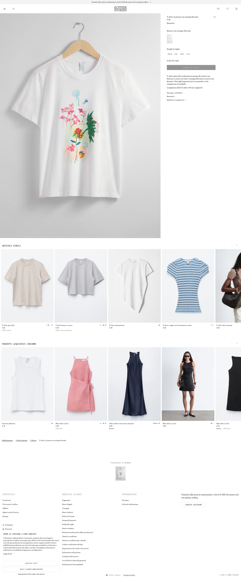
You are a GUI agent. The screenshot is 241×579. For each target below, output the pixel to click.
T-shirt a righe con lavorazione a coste (177, 325)
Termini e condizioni (69, 536)
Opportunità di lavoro (11, 512)
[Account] (218, 8)
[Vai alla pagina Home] (120, 8)
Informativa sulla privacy (71, 552)
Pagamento (66, 500)
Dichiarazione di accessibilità (72, 564)
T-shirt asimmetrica (116, 325)
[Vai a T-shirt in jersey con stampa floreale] (120, 473)
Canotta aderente (8, 423)
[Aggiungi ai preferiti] (215, 17)
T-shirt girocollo (8, 325)
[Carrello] (236, 8)
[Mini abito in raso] (188, 384)
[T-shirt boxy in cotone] (81, 286)
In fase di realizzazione (130, 504)
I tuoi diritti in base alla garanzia (74, 560)
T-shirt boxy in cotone (64, 325)
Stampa (5, 516)
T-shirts (33, 440)
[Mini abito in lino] (81, 384)
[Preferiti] (227, 8)
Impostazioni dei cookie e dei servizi (31, 574)
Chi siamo (125, 500)
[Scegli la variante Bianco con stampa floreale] (169, 38)
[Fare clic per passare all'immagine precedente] (232, 245)
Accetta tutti (31, 563)
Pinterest (8, 529)
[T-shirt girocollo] (27, 286)
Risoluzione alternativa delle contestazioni (77, 532)
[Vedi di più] (120, 2)
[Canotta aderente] (27, 384)
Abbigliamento (7, 440)
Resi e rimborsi (67, 512)
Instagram (9, 525)
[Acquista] (4, 8)
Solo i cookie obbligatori (31, 569)
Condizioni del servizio (70, 556)
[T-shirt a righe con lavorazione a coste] (188, 286)
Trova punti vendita (10, 504)
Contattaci (7, 500)
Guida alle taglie (173, 60)
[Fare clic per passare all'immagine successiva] (237, 245)
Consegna (65, 508)
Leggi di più (7, 554)
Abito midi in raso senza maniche (121, 423)
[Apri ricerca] (13, 8)
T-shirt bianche (21, 440)
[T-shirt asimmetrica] (134, 286)
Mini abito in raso (169, 423)
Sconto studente (68, 528)
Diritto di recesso (68, 516)
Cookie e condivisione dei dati (72, 544)
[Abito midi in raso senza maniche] (134, 384)
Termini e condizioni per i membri (74, 540)
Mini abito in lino (62, 423)
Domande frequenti (69, 520)
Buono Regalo (67, 504)
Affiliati (5, 508)
